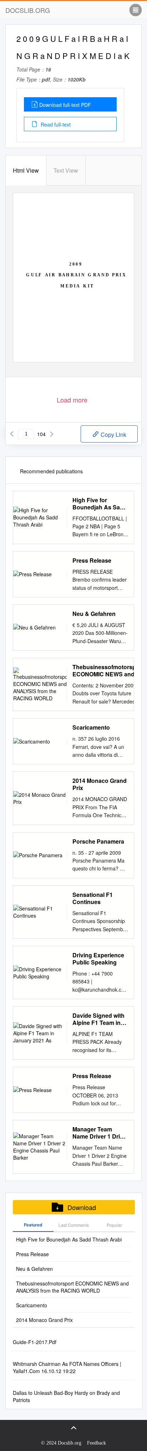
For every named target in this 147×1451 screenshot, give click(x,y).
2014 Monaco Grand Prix (99, 784)
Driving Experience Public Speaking (98, 959)
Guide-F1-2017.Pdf (34, 1342)
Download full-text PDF (65, 104)
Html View (26, 170)
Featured (33, 1224)
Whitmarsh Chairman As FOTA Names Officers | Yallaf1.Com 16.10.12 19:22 (67, 1367)
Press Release (91, 560)
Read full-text (55, 124)
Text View (66, 170)
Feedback (96, 1443)
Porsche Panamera (98, 841)
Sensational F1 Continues (92, 898)
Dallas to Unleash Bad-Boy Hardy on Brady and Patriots (66, 1396)
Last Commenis (74, 1225)
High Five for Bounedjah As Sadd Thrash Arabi (99, 504)
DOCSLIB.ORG (27, 10)
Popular (114, 1225)
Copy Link (112, 434)
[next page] (51, 434)
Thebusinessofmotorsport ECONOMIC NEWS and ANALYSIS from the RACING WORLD (107, 670)
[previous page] (11, 434)
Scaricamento (91, 727)
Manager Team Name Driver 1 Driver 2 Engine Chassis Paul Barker (100, 1133)
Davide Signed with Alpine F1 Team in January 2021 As (98, 1019)
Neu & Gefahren (94, 613)
